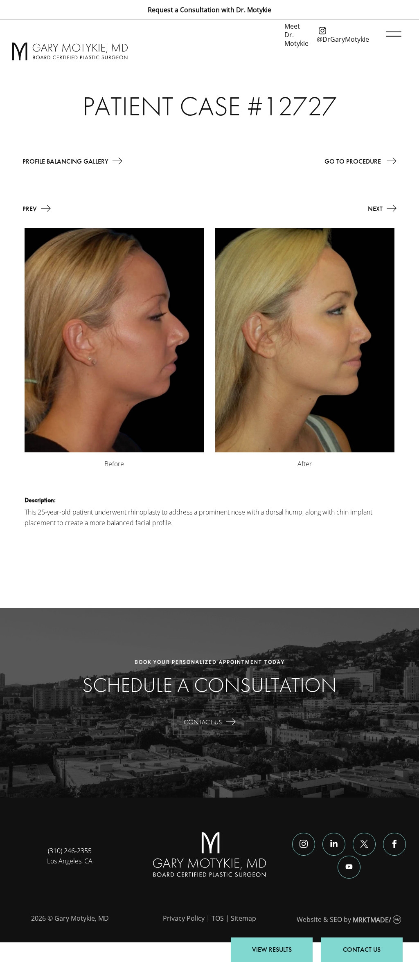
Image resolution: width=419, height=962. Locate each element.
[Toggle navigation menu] (392, 34)
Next (375, 209)
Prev (30, 209)
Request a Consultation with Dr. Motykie (209, 9)
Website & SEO (319, 919)
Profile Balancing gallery (65, 161)
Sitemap (243, 918)
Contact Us (203, 722)
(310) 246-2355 (70, 850)
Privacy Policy (184, 918)
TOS (218, 918)
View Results (272, 949)
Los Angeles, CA (69, 860)
